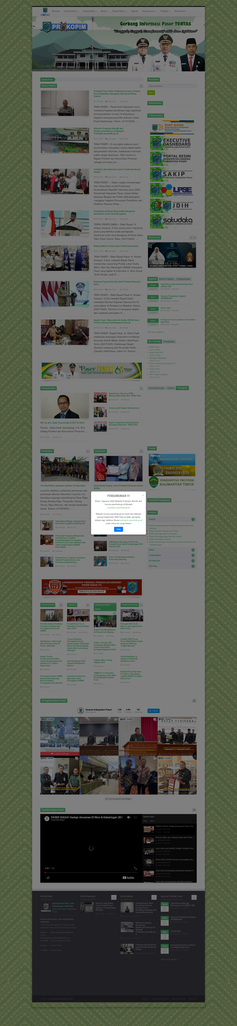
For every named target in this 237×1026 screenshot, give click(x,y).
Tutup (118, 529)
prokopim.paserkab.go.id (119, 507)
